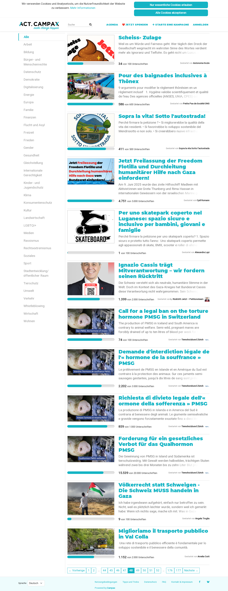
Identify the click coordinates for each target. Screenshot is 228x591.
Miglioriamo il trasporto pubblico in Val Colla (163, 534)
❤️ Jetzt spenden (135, 24)
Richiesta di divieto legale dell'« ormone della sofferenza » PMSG (163, 401)
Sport (27, 263)
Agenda (112, 24)
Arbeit (28, 44)
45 (111, 570)
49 (137, 570)
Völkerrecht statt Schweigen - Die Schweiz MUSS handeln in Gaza (159, 490)
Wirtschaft (31, 313)
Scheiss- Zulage (140, 37)
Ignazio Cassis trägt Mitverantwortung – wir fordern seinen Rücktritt (161, 271)
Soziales (29, 256)
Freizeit (29, 132)
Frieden (29, 140)
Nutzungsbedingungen (106, 582)
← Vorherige (77, 570)
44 (104, 570)
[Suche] (90, 24)
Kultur (28, 210)
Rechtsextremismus (37, 248)
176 (170, 570)
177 (178, 570)
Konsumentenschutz (38, 203)
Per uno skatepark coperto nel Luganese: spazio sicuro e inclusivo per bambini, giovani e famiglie (162, 221)
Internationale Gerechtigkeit (33, 173)
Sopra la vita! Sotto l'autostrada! (162, 116)
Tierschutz (31, 283)
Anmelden (200, 24)
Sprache (22, 583)
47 (124, 570)
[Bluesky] (208, 582)
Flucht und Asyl (34, 125)
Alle (26, 37)
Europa (29, 102)
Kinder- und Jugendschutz (33, 185)
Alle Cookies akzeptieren (171, 12)
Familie (28, 110)
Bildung (29, 52)
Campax (111, 588)
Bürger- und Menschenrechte (35, 62)
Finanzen (30, 117)
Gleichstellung (33, 163)
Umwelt (29, 291)
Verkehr (29, 298)
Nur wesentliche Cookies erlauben (171, 4)
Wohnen (29, 321)
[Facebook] (199, 582)
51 (151, 570)
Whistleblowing (34, 306)
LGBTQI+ (30, 225)
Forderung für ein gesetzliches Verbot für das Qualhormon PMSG (161, 444)
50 (144, 570)
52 (157, 570)
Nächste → (191, 570)
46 (118, 570)
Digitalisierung (33, 87)
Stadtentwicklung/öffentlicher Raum (36, 273)
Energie (29, 95)
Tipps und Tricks (131, 582)
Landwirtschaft (34, 218)
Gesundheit (31, 155)
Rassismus (31, 241)
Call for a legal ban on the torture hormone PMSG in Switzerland (163, 314)
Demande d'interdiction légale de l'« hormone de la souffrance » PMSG (164, 357)
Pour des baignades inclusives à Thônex (163, 78)
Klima (27, 195)
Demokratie (32, 79)
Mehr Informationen (82, 7)
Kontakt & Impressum (182, 582)
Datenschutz (32, 72)
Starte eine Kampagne (172, 24)
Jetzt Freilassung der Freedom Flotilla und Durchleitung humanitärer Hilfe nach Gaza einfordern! (160, 169)
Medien (29, 233)
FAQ (164, 582)
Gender (29, 148)
